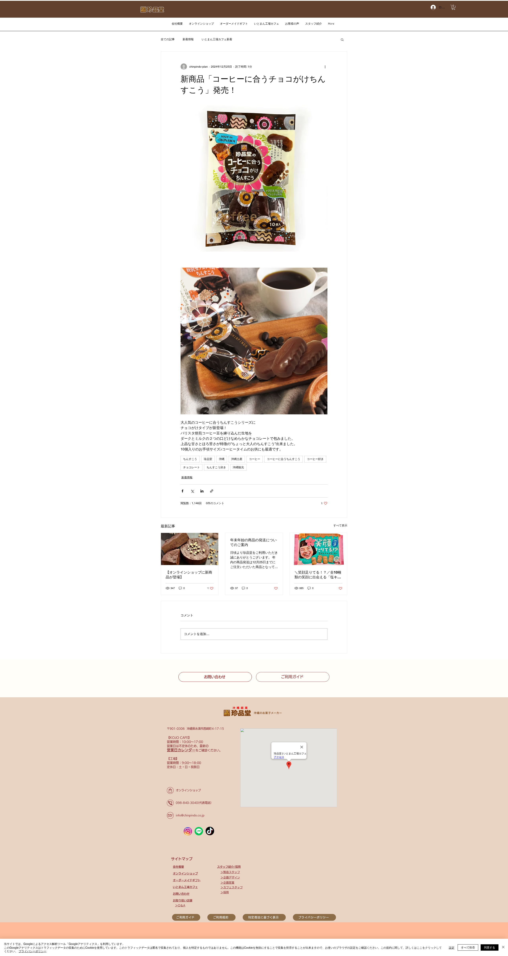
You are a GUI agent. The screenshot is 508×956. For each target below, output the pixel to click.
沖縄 (221, 459)
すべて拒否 (468, 947)
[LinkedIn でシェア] (202, 491)
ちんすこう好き (216, 467)
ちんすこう (190, 459)
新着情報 (188, 39)
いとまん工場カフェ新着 (217, 39)
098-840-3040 (187, 802)
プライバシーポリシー (32, 951)
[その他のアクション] (325, 66)
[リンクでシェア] (212, 491)
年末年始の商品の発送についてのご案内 (253, 542)
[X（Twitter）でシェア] (192, 491)
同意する (489, 947)
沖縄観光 (238, 467)
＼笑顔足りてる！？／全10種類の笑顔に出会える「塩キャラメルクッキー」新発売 (317, 575)
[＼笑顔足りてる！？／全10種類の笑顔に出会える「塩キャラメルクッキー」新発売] (318, 549)
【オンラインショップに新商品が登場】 (189, 574)
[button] (453, 7)
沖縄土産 (236, 459)
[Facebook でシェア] (182, 491)
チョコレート (191, 467)
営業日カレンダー (181, 750)
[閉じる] (503, 947)
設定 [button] (451, 947)
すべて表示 (340, 525)
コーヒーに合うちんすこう (283, 459)
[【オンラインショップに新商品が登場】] (189, 549)
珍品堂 (208, 459)
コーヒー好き (315, 459)
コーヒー (254, 459)
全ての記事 (168, 39)
